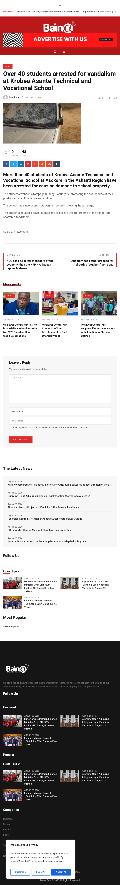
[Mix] (49, 164)
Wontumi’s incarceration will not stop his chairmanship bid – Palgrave (47, 541)
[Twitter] (13, 164)
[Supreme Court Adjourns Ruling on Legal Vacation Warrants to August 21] (69, 583)
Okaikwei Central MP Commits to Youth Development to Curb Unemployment (54, 330)
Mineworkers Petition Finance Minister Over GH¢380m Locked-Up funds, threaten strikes (58, 485)
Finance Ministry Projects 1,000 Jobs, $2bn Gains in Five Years (43, 507)
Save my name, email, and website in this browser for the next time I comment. (51, 427)
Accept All (61, 872)
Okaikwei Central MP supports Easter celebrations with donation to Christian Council (98, 330)
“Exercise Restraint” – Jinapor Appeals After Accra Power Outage (45, 519)
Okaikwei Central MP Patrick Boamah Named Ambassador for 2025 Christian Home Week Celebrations (20, 330)
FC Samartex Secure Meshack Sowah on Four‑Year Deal (40, 530)
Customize (20, 872)
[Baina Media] (60, 28)
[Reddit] (42, 164)
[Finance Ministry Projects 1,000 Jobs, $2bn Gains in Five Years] (12, 602)
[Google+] (35, 164)
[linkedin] (21, 164)
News (7, 66)
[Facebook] (6, 164)
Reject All (40, 872)
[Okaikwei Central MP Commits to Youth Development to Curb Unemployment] (60, 303)
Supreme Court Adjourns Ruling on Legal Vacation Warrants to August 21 (49, 496)
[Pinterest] (28, 164)
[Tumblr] (56, 164)
